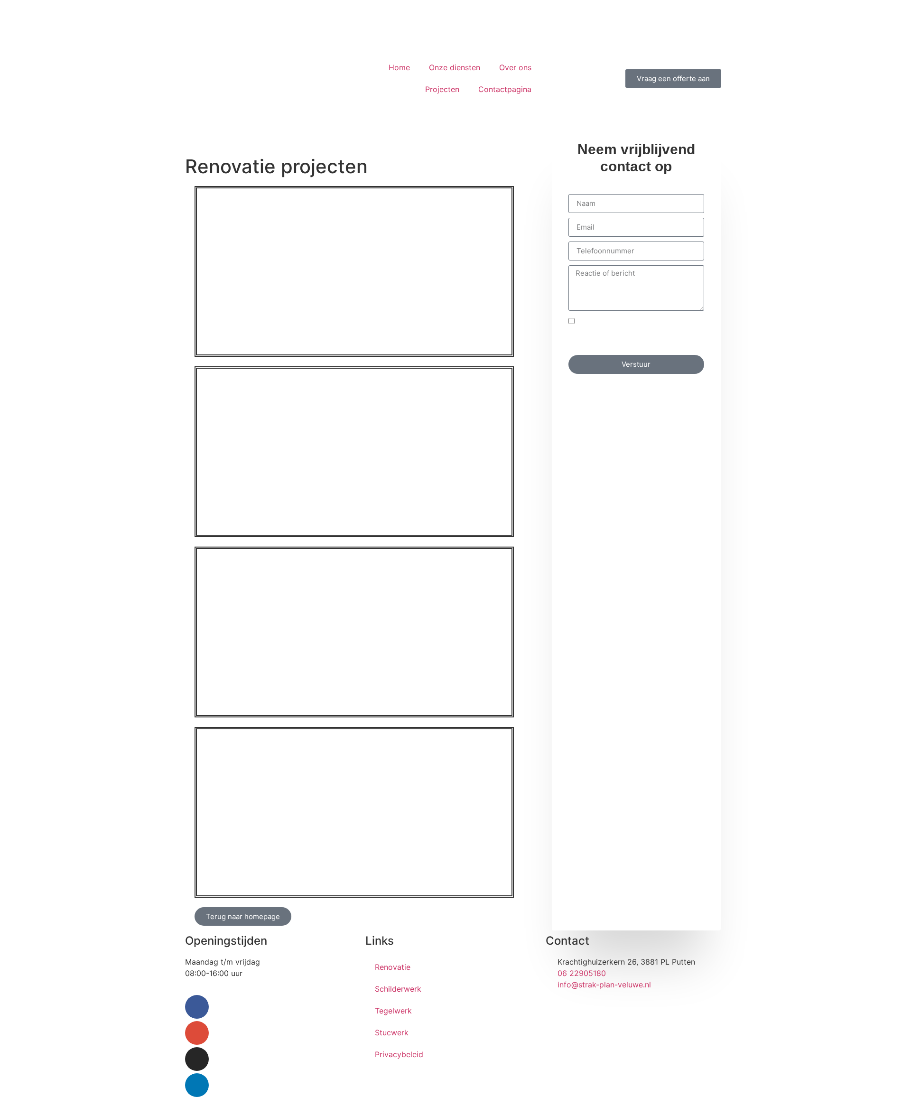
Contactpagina (504, 89)
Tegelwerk (393, 1010)
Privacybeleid (399, 1054)
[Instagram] (197, 1059)
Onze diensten (454, 67)
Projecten (442, 89)
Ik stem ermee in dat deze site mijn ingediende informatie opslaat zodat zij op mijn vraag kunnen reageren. (635, 333)
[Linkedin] (197, 1085)
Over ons (515, 67)
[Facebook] (197, 1007)
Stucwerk (392, 1032)
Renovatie (392, 967)
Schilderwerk (398, 989)
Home (399, 67)
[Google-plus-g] (197, 1033)
